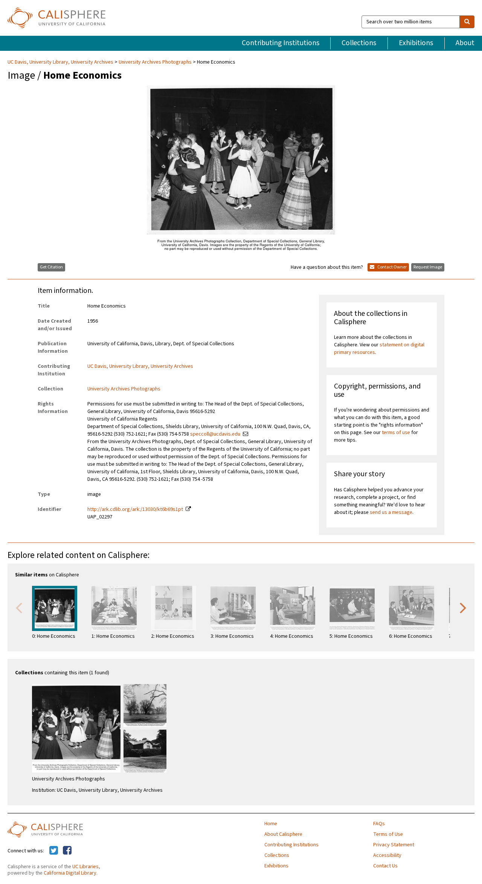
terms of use (396, 432)
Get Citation (51, 267)
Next (463, 607)
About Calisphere (283, 834)
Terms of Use (388, 834)
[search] (466, 21)
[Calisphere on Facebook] (67, 851)
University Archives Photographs (155, 62)
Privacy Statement (393, 844)
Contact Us (385, 866)
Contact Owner (392, 267)
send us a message (391, 512)
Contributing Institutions (280, 43)
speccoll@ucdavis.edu (215, 434)
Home (270, 823)
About (465, 43)
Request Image (427, 267)
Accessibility (387, 855)
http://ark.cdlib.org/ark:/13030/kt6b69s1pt (135, 509)
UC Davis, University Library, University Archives (61, 62)
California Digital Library (70, 873)
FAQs (379, 823)
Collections (359, 43)
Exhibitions (416, 43)
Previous (19, 607)
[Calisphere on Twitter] (53, 851)
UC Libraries (85, 866)
